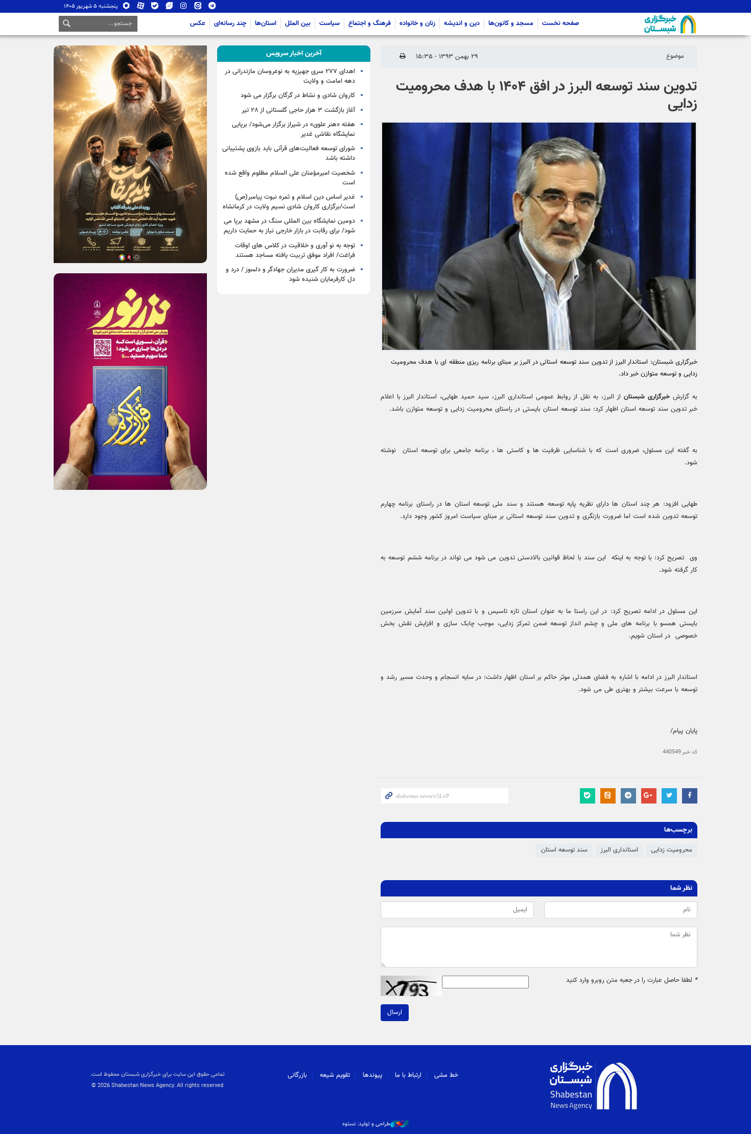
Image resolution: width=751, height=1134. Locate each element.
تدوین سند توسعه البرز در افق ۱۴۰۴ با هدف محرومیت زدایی (546, 95)
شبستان (641, 24)
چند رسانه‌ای (230, 23)
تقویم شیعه (335, 1075)
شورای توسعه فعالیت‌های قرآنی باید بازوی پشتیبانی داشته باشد (288, 153)
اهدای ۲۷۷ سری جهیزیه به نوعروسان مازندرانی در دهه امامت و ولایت (290, 76)
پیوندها (372, 1075)
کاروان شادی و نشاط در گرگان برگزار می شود (298, 95)
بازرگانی (297, 1075)
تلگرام (212, 8)
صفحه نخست (560, 23)
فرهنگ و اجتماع (369, 23)
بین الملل (298, 23)
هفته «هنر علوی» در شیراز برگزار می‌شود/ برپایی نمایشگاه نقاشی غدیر (293, 129)
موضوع (675, 56)
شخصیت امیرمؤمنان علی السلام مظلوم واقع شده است (290, 178)
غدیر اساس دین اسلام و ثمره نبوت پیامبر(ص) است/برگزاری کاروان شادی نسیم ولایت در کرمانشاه (289, 202)
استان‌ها (265, 23)
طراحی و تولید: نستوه (366, 1124)
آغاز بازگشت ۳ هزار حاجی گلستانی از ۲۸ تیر (298, 110)
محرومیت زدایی (671, 850)
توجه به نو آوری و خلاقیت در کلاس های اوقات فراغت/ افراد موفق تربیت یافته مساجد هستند (295, 251)
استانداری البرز (619, 850)
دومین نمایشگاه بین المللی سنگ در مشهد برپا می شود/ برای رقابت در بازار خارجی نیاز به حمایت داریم (289, 226)
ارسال (394, 1012)
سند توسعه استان (564, 850)
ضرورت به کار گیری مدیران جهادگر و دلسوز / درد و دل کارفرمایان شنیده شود (290, 275)
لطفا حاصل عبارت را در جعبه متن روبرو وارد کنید (631, 980)
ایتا (198, 8)
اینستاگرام (184, 8)
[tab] (293, 53)
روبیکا (126, 8)
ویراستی (169, 8)
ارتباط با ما (408, 1075)
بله (155, 8)
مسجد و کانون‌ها (510, 23)
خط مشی (446, 1075)
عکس (197, 23)
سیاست (329, 23)
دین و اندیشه (462, 23)
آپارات (141, 8)
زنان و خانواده (417, 23)
